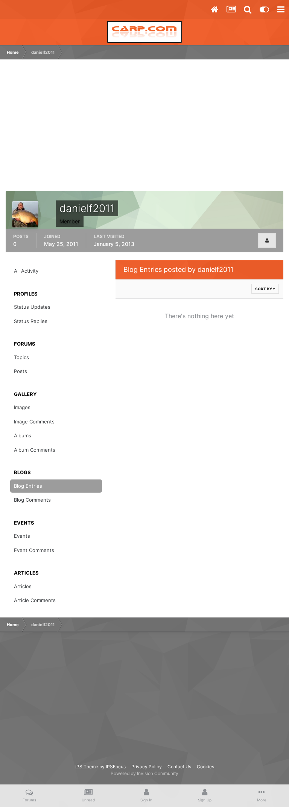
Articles (23, 586)
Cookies (205, 766)
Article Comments (35, 600)
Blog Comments (32, 500)
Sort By (264, 289)
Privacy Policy (146, 766)
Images (22, 407)
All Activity (26, 271)
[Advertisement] (96, 129)
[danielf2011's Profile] (267, 240)
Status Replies (30, 321)
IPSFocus (116, 766)
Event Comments (34, 550)
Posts (20, 371)
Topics (21, 357)
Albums (22, 435)
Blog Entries (28, 486)
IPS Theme (86, 766)
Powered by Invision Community (144, 773)
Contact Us (179, 766)
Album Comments (34, 450)
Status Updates (32, 307)
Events (22, 536)
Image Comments (34, 422)
